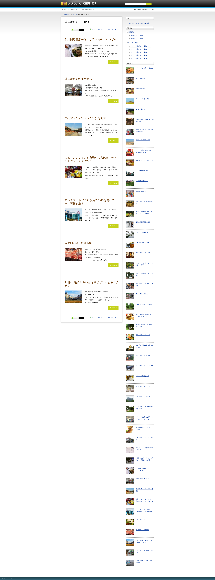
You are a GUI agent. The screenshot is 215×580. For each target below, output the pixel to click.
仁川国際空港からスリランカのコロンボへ (91, 39)
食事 (147, 23)
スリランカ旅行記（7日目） (139, 58)
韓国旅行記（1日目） (137, 35)
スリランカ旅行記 (133, 42)
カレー (129, 23)
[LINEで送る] (75, 30)
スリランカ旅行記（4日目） (139, 49)
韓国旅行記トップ (73, 9)
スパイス (133, 23)
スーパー (137, 23)
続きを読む (113, 61)
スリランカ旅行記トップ (87, 9)
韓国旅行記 (131, 32)
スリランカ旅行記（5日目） (139, 52)
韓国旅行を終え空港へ (78, 78)
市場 (143, 23)
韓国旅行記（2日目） (137, 38)
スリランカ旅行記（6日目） (139, 55)
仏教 (141, 23)
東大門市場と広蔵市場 (78, 242)
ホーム (64, 9)
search (149, 3)
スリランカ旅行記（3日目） (139, 46)
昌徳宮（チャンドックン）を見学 (85, 118)
